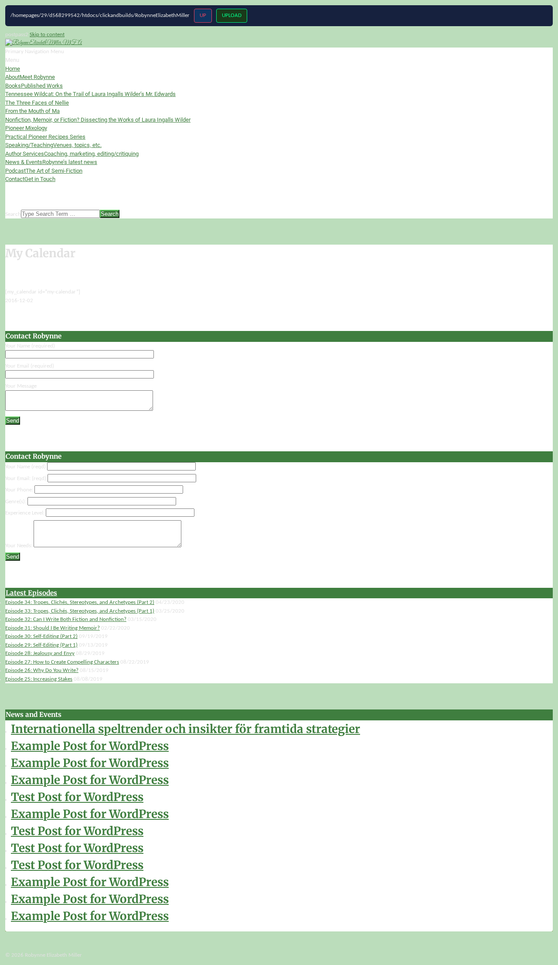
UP (203, 15)
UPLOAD (232, 15)
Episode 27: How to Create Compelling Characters (62, 662)
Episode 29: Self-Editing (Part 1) (41, 645)
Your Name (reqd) (26, 467)
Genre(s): (16, 502)
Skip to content (47, 35)
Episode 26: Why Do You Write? (41, 670)
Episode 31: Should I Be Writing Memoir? (52, 628)
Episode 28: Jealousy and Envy (40, 653)
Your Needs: (19, 546)
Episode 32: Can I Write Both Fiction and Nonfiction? (65, 619)
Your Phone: (19, 490)
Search (13, 214)
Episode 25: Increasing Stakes (38, 679)
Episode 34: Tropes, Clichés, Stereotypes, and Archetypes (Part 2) (79, 602)
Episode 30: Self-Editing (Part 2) (41, 636)
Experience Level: (25, 513)
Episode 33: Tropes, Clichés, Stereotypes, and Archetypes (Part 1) (79, 611)
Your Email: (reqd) (26, 478)
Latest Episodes (31, 593)
